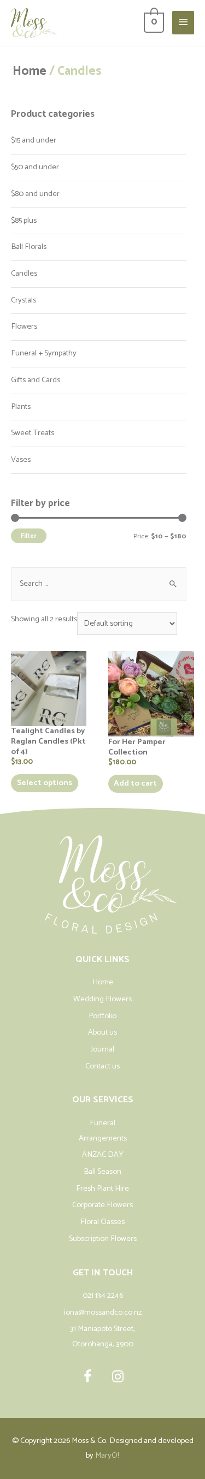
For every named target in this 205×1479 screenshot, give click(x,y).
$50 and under (35, 167)
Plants (21, 406)
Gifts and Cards (35, 380)
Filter (29, 536)
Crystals (23, 300)
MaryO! (107, 1455)
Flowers (24, 326)
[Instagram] (117, 1377)
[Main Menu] (183, 22)
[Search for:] (98, 583)
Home (29, 71)
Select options (44, 782)
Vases (21, 459)
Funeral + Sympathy (44, 353)
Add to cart (135, 783)
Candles (24, 273)
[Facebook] (87, 1377)
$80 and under (35, 193)
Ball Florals (28, 246)
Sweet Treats (32, 432)
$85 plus (24, 220)
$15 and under (33, 140)
